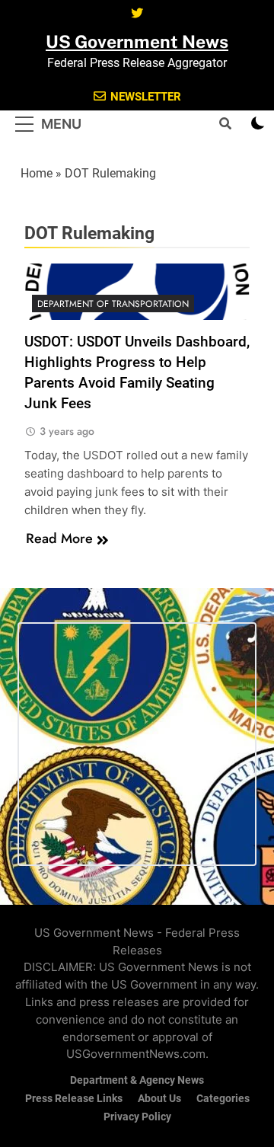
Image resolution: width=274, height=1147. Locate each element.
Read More (59, 538)
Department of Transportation (113, 304)
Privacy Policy (137, 1116)
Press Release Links (74, 1098)
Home (37, 173)
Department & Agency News (137, 1080)
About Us (159, 1098)
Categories (223, 1098)
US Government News (137, 41)
